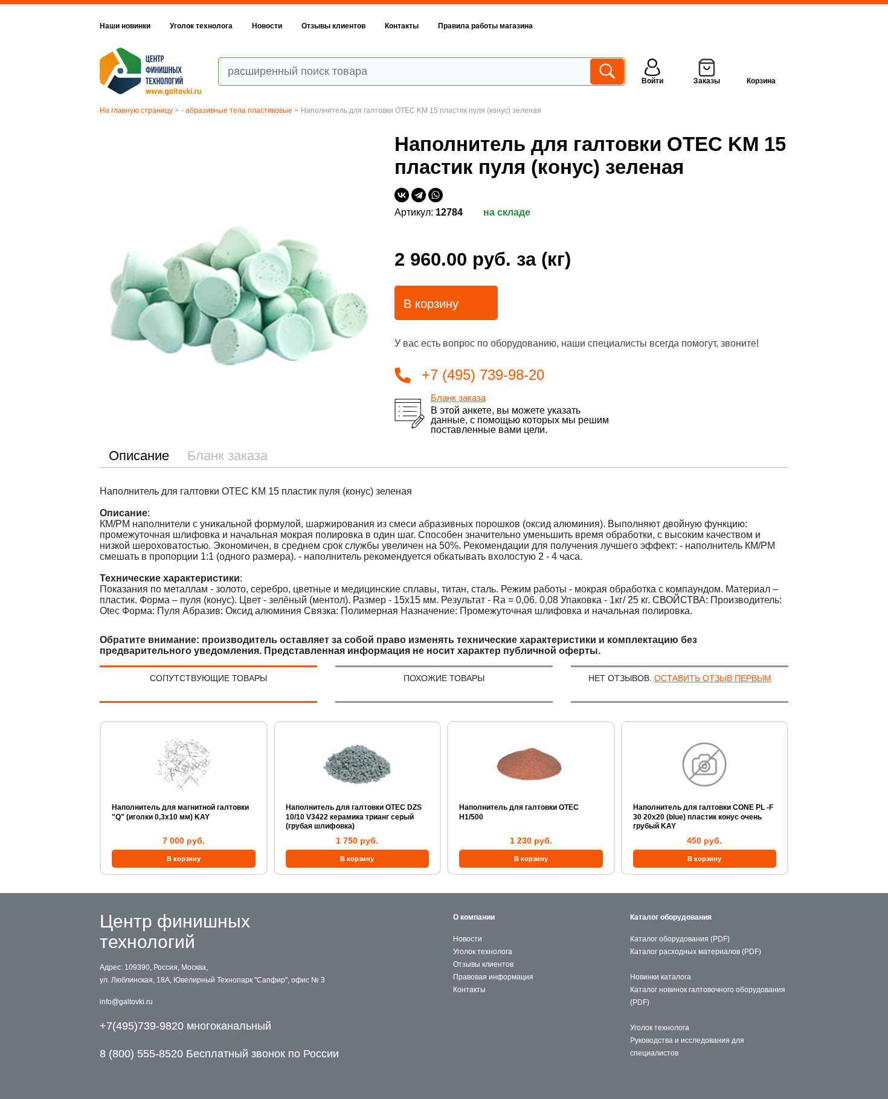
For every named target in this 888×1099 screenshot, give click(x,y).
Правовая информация (493, 977)
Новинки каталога (660, 977)
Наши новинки (125, 26)
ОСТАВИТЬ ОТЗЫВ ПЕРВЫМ (712, 678)
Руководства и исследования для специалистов (687, 1046)
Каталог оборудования (671, 917)
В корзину (431, 303)
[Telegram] (418, 195)
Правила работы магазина (485, 26)
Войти (652, 81)
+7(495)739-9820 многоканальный (185, 1026)
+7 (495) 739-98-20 (483, 375)
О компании (474, 917)
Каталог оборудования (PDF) (680, 939)
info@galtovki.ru (126, 1002)
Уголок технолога (201, 26)
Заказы (706, 81)
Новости (267, 26)
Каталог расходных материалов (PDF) (695, 951)
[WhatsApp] (435, 195)
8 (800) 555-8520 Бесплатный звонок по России (219, 1054)
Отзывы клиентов (333, 26)
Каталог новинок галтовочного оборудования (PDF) (707, 996)
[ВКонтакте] (401, 195)
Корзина (761, 81)
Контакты (402, 26)
